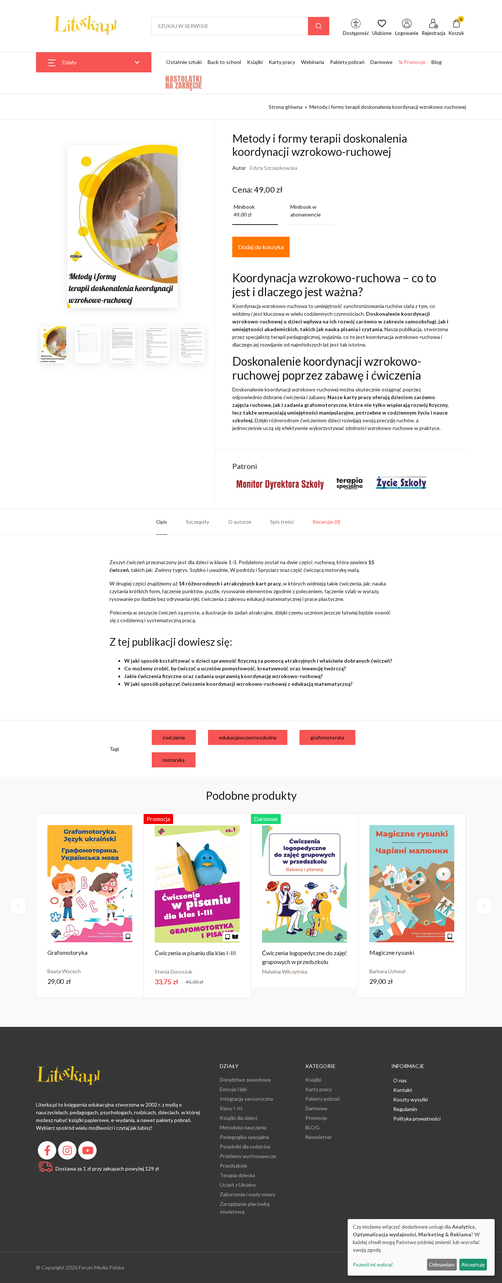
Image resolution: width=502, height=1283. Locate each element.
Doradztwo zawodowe (245, 1079)
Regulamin (405, 1109)
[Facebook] (48, 1152)
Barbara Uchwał (387, 971)
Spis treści (282, 522)
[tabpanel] (90, 906)
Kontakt (402, 1090)
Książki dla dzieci (238, 1118)
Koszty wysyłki (410, 1099)
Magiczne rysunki (391, 952)
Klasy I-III (231, 1108)
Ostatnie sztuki (184, 62)
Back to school (224, 62)
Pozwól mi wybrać (373, 1264)
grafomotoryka (327, 737)
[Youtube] (88, 1152)
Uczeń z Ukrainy (238, 1185)
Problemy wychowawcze (248, 1156)
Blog (436, 62)
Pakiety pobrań (347, 62)
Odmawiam (442, 1264)
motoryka (173, 760)
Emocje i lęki (233, 1089)
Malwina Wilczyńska (284, 971)
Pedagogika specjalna (244, 1137)
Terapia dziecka (237, 1175)
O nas (400, 1080)
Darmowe (381, 62)
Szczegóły (197, 522)
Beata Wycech (64, 971)
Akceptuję (473, 1264)
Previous (30, 346)
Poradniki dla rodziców (245, 1146)
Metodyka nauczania (243, 1127)
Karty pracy (282, 62)
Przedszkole (233, 1165)
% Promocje (412, 62)
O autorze (239, 522)
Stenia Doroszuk (173, 971)
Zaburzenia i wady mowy (247, 1194)
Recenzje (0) (326, 522)
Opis (161, 522)
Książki (255, 62)
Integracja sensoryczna (246, 1099)
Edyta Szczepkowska (273, 168)
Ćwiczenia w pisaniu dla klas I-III (195, 952)
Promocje (316, 1118)
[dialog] (421, 1247)
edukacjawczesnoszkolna (247, 737)
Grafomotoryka (67, 952)
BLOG (312, 1127)
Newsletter (318, 1137)
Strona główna (285, 107)
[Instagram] (68, 1152)
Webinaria (312, 62)
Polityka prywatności (417, 1118)
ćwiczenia (174, 737)
